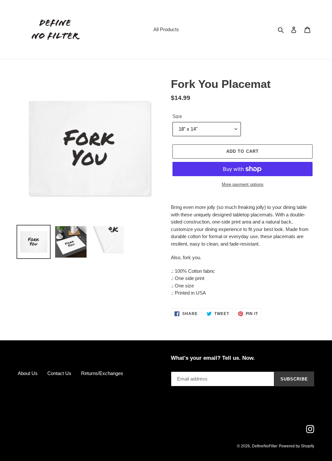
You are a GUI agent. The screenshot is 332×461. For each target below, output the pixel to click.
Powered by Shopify (296, 446)
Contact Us (59, 373)
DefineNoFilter (265, 446)
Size (177, 116)
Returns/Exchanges (102, 373)
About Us (28, 373)
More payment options (243, 184)
